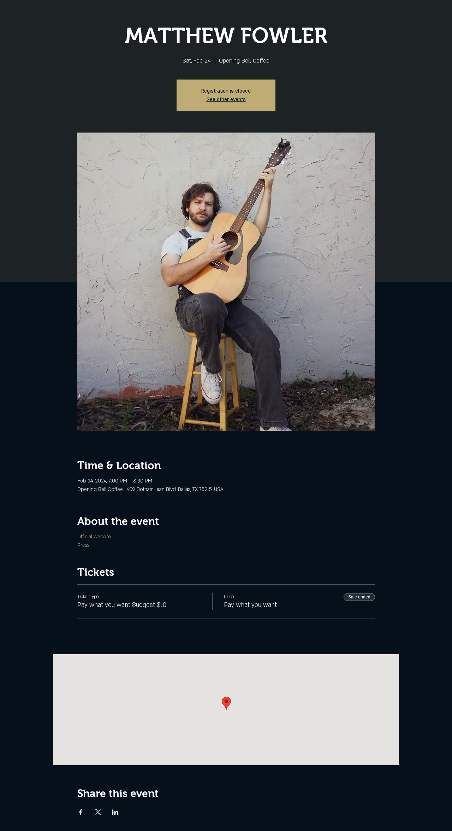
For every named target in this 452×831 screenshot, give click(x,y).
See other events (226, 99)
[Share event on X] (98, 812)
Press (83, 545)
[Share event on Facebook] (80, 812)
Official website (94, 536)
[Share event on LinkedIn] (115, 812)
